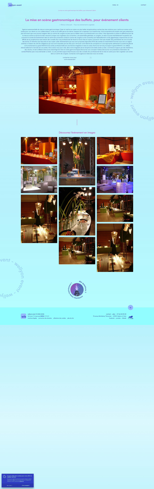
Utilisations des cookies (59, 318)
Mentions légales (32, 318)
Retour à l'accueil (66, 25)
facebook (111, 318)
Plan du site (70, 318)
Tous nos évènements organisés (84, 25)
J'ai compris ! (26, 485)
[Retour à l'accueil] (14, 6)
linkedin (124, 318)
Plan (114, 314)
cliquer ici (21, 481)
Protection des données (45, 318)
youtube (118, 318)
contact (143, 5)
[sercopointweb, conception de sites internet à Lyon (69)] (44, 316)
